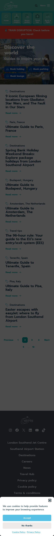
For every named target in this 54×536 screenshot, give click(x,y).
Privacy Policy (33, 532)
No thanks (27, 525)
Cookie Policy (18, 532)
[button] (49, 500)
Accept (27, 518)
